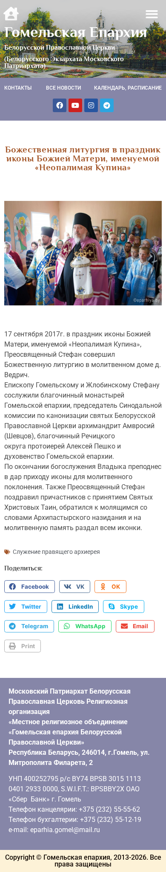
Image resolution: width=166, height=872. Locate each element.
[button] (152, 14)
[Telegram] (107, 105)
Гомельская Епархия (75, 31)
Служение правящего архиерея (56, 551)
